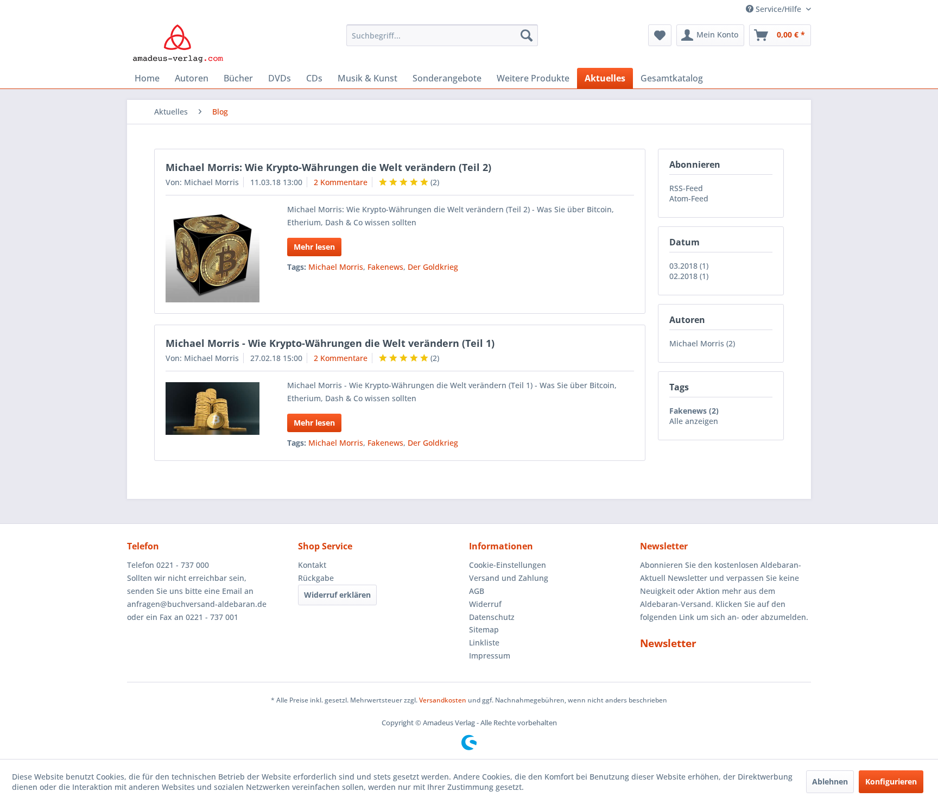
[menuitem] (442, 35)
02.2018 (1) (688, 276)
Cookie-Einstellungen (507, 565)
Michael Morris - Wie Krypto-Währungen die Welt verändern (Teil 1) (330, 343)
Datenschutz (492, 617)
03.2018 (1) (688, 266)
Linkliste (484, 642)
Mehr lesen (314, 247)
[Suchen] (526, 35)
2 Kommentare (340, 182)
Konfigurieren (891, 781)
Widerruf (485, 604)
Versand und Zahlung (508, 578)
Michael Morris (335, 267)
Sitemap (484, 629)
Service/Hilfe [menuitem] (778, 9)
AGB (476, 591)
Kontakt (312, 565)
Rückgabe (316, 578)
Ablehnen (830, 781)
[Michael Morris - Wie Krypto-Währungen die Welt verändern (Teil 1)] (212, 408)
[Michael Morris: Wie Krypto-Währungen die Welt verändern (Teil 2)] (212, 254)
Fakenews (385, 267)
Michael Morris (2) (702, 343)
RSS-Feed (686, 188)
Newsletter (668, 643)
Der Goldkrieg (433, 267)
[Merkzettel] (659, 35)
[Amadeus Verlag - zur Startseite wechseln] (177, 43)
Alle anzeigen (693, 421)
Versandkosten (442, 700)
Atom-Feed (688, 198)
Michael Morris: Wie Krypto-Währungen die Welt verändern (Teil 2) (328, 167)
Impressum (489, 655)
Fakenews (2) (694, 411)
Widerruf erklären (337, 595)
